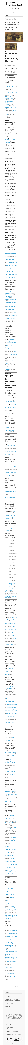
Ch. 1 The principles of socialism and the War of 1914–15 (10, 596)
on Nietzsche (8, 818)
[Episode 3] (14, 139)
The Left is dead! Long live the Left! (12, 1031)
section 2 (8, 697)
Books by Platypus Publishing (11, 1002)
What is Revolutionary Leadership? (10, 412)
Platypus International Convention (12, 1000)
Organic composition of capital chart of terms (11, 710)
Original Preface (8, 294)
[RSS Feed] (18, 8)
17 (13, 986)
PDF (13, 737)
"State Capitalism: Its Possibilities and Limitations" (10, 791)
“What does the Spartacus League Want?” (11, 619)
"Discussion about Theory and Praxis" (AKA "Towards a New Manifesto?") (11, 915)
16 (11, 986)
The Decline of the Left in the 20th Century (14, 1034)
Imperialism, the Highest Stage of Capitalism (10, 590)
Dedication (12, 906)
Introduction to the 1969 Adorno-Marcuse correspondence (10, 968)
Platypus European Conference (12, 999)
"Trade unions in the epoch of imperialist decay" (11, 771)
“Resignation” (13, 946)
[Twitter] (13, 8)
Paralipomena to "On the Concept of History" (11, 855)
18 (15, 986)
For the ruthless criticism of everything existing (10, 362)
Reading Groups (8, 1006)
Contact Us (7, 996)
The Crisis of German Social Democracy (10, 402)
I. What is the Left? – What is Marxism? (10, 237)
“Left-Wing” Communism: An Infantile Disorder (10, 670)
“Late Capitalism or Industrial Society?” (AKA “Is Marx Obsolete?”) (11, 957)
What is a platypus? (10, 1027)
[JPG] (6, 836)
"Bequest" (7, 907)
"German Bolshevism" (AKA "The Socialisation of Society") (10, 628)
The (9, 1003)
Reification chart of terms (11, 265)
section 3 (12, 697)
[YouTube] (15, 8)
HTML (15, 794)
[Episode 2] (8, 139)
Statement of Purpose (10, 1028)
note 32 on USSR (9, 794)
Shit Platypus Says (9, 1007)
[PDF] (9, 836)
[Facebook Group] (10, 8)
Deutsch (7, 918)
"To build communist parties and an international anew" (10, 752)
